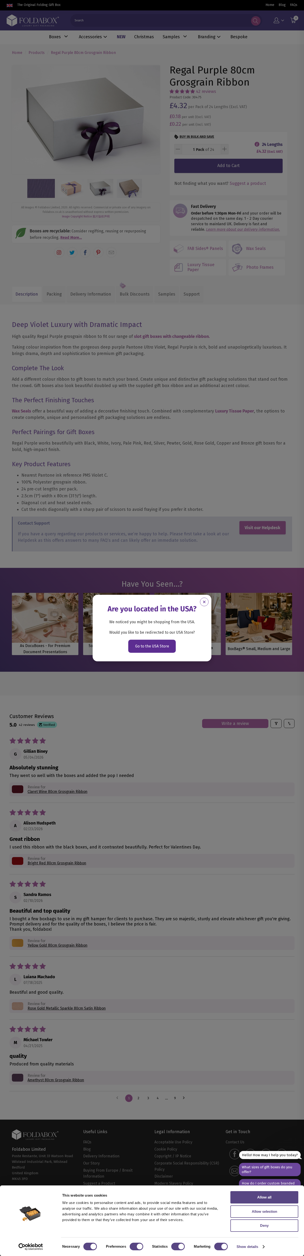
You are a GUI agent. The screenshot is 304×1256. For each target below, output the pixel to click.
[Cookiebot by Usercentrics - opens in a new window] (31, 1246)
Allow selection (264, 1211)
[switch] (136, 1246)
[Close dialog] (204, 602)
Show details (247, 1247)
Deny (264, 1225)
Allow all (264, 1197)
